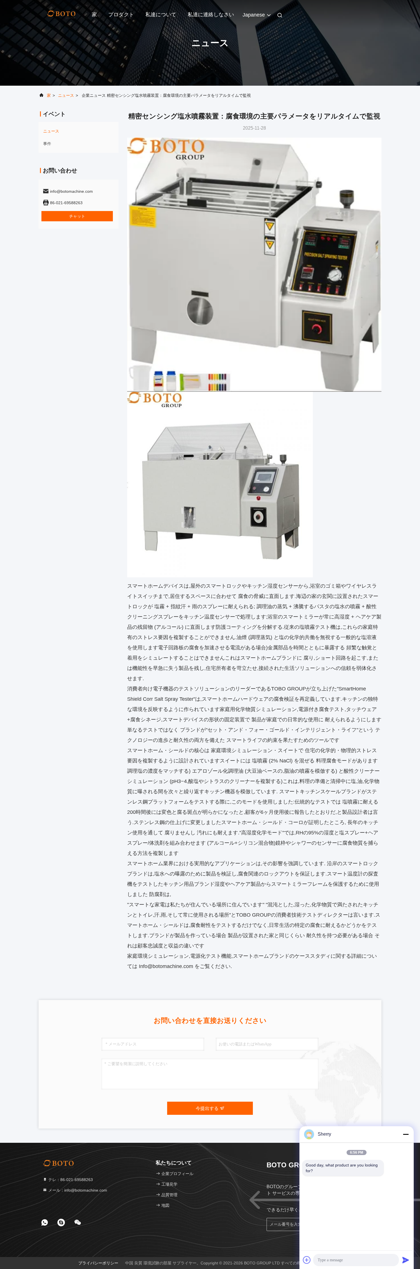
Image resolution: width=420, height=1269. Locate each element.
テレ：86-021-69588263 (70, 1179)
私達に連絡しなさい (211, 14)
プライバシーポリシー (98, 1263)
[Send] (405, 1260)
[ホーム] (61, 14)
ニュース (66, 95)
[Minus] (405, 1134)
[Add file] (307, 1260)
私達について (160, 14)
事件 (47, 143)
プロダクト (121, 14)
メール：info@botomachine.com (77, 1190)
